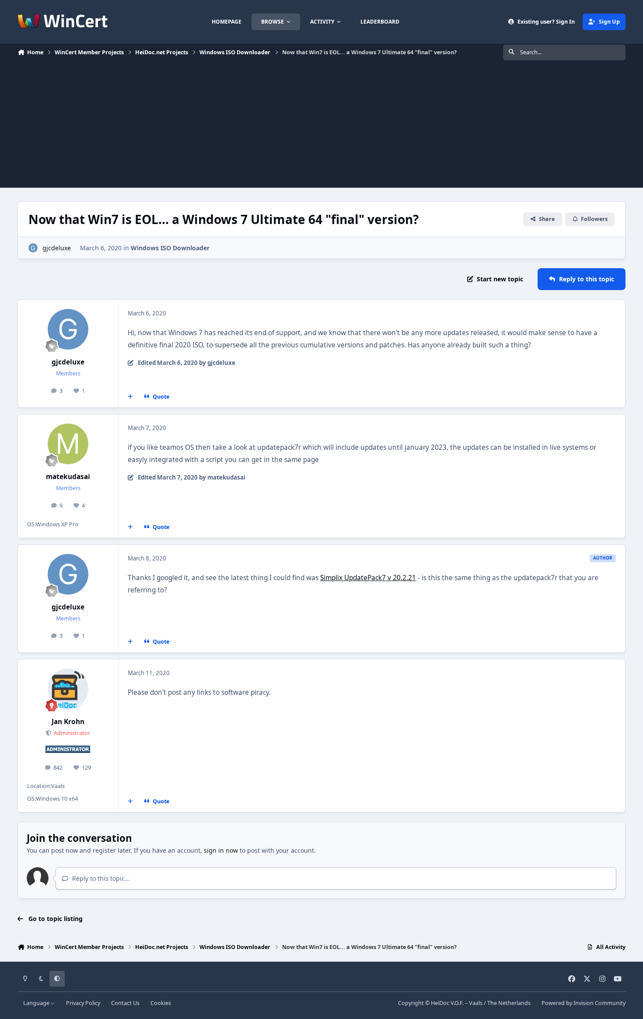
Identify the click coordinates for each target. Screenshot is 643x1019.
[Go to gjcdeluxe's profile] (33, 247)
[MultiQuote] (130, 396)
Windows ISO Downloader (170, 248)
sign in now (221, 850)
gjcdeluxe (56, 248)
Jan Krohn (68, 721)
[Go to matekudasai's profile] (68, 444)
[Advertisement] (321, 126)
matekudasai (68, 476)
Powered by (584, 1003)
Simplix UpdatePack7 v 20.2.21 (368, 577)
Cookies (160, 1003)
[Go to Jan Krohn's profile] (68, 689)
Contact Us (125, 1003)
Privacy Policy (83, 1003)
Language (37, 1003)
